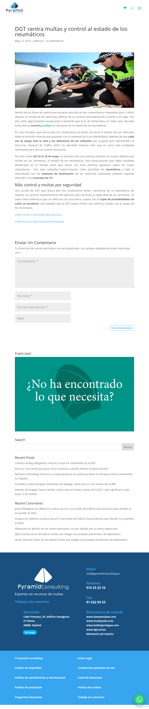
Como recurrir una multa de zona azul (38, 214)
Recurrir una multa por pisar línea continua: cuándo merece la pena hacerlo (61, 468)
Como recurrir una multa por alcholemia (39, 221)
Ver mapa (30, 632)
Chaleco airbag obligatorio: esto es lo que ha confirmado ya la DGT (55, 463)
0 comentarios (55, 41)
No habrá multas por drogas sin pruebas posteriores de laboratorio (79, 534)
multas (47, 125)
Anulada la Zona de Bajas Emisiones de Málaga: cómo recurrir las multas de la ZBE (65, 484)
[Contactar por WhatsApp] (139, 699)
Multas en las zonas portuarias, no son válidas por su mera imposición (75, 528)
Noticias (38, 41)
